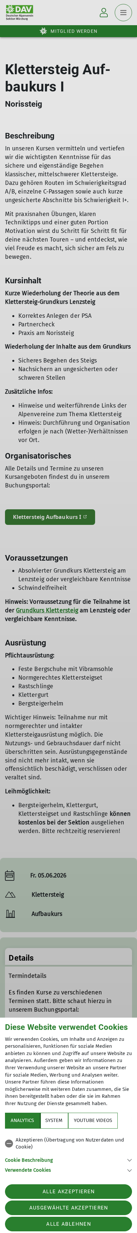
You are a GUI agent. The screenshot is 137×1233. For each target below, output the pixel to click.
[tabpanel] (68, 1154)
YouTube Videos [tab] (93, 1120)
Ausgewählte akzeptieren (68, 1208)
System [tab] (54, 1120)
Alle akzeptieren (69, 1192)
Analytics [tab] (22, 1120)
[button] (68, 1159)
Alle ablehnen (68, 1224)
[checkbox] (68, 1143)
